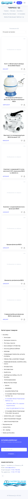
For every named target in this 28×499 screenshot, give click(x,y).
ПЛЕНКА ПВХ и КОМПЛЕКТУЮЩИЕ (14, 359)
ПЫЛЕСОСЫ (7, 372)
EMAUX (7, 385)
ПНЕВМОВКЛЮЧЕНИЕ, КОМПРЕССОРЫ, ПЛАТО (15, 363)
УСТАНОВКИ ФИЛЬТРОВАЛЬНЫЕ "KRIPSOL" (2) (15, 400)
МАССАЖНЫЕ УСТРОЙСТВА (12, 346)
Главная (6, 11)
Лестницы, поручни (9, 343)
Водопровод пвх (7, 424)
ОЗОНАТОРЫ (6, 427)
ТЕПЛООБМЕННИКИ (10, 380)
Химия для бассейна (8, 433)
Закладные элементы (10, 340)
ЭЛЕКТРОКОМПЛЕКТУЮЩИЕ (12, 419)
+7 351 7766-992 (15, 470)
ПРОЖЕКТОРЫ (8, 367)
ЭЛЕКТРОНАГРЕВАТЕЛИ (11, 421)
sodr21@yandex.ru (10, 467)
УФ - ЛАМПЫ (6, 430)
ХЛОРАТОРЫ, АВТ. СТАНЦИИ (12, 416)
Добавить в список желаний (22, 70)
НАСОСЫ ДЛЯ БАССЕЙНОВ (12, 348)
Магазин (12, 11)
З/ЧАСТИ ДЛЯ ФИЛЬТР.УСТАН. (15, 408)
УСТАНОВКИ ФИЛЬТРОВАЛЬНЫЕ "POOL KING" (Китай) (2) (15, 412)
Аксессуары (7, 337)
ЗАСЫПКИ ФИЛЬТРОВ (11, 391)
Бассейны (20, 11)
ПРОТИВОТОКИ (8, 369)
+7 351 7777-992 (15, 472)
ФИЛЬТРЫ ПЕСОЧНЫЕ (9, 14)
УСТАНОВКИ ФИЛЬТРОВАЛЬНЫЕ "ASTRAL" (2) (15, 395)
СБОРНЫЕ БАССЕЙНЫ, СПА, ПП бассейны (13, 376)
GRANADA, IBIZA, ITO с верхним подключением (15, 404)
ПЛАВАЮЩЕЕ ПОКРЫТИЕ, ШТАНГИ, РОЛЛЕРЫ (14, 355)
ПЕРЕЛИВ (6, 351)
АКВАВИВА (8, 388)
